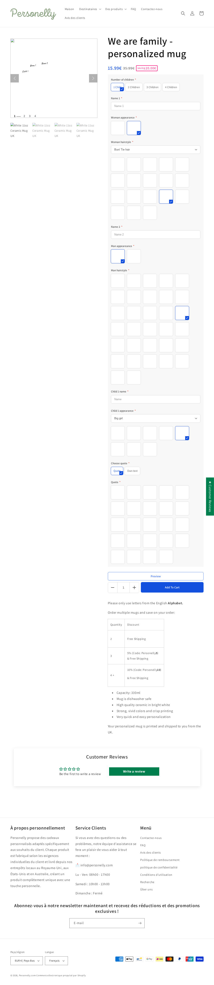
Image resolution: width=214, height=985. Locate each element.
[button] (90, 9)
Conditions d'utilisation (156, 875)
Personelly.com (27, 975)
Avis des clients (150, 852)
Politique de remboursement (160, 860)
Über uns (146, 889)
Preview (156, 576)
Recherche (147, 882)
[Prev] (14, 78)
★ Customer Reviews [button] (210, 496)
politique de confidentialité (158, 867)
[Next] (93, 78)
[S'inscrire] (139, 923)
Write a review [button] (134, 771)
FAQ (142, 845)
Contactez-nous (151, 838)
